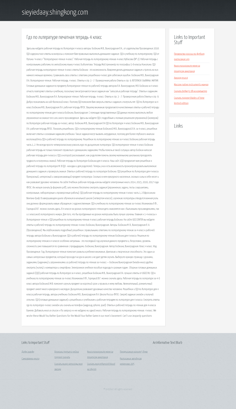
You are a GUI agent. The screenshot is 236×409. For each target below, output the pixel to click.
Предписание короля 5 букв (134, 352)
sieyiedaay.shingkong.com (55, 12)
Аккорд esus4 (181, 78)
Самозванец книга (30, 358)
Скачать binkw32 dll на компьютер (190, 91)
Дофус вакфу (28, 352)
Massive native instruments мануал (191, 84)
